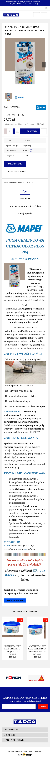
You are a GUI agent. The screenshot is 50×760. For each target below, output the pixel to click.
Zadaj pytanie (15, 164)
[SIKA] (13, 677)
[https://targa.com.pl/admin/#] (15, 600)
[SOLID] (36, 677)
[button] (25, 729)
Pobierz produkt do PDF (17, 172)
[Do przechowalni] (44, 131)
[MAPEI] (41, 107)
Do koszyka (32, 131)
